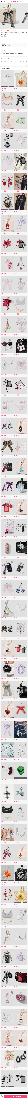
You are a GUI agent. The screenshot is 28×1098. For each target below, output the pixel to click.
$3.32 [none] (15, 273)
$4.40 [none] (2, 130)
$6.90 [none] (15, 395)
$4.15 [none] (2, 1007)
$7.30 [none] (2, 577)
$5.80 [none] (15, 150)
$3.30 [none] (15, 293)
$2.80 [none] (2, 801)
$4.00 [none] (2, 739)
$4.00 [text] (2, 30)
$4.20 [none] (15, 110)
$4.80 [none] (2, 170)
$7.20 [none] (2, 1067)
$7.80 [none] (15, 638)
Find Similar (16, 1096)
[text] (14, 16)
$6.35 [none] (15, 130)
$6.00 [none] (15, 88)
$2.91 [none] (15, 597)
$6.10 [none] (15, 658)
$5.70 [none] (15, 415)
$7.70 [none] (2, 88)
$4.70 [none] (15, 233)
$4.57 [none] (2, 455)
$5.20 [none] (2, 150)
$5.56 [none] (15, 536)
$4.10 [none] (15, 801)
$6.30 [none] (15, 926)
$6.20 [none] (2, 536)
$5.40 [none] (2, 110)
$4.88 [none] (2, 354)
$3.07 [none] (2, 698)
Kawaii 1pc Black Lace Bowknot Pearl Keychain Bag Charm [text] (12, 32)
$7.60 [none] (15, 739)
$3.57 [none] (2, 904)
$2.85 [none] (15, 719)
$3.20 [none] (15, 211)
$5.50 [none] (2, 253)
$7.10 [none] (2, 617)
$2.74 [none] (2, 862)
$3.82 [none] (2, 191)
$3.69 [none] (2, 821)
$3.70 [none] (2, 842)
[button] (2, 1)
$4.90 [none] (2, 395)
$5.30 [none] (2, 516)
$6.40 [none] (15, 779)
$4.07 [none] (2, 293)
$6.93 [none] (15, 882)
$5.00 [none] (2, 314)
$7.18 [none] (2, 1088)
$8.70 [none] (2, 779)
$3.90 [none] (15, 191)
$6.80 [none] (2, 211)
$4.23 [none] (2, 638)
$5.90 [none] (2, 273)
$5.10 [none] (2, 1027)
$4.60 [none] (2, 557)
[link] (21, 1)
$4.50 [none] (15, 862)
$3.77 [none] (15, 904)
